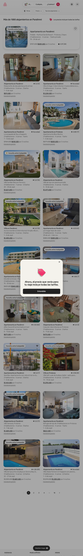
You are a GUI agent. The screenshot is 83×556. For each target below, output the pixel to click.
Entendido (41, 291)
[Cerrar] (59, 262)
